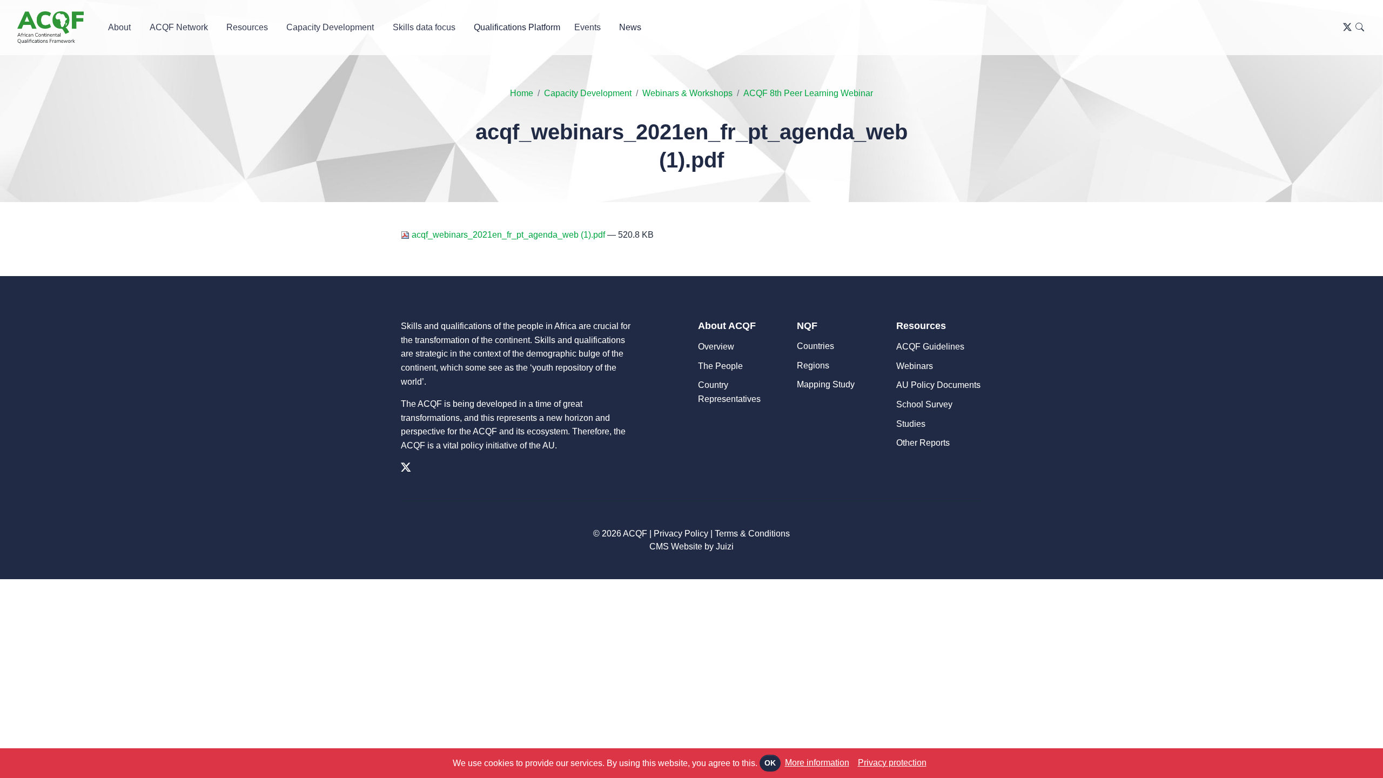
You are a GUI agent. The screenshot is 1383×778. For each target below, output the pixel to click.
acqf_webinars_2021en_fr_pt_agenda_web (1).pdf (508, 234)
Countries (815, 346)
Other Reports (923, 442)
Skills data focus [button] (424, 27)
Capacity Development (588, 93)
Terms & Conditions (752, 533)
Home (521, 93)
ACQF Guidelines (930, 346)
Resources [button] (247, 27)
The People (720, 366)
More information (817, 762)
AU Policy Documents (938, 385)
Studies (910, 423)
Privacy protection (892, 762)
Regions (813, 365)
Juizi (725, 546)
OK (770, 763)
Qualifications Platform (517, 27)
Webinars (914, 366)
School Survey (924, 404)
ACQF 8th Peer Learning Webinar (808, 93)
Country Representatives (729, 392)
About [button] (119, 27)
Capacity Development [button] (330, 27)
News (630, 27)
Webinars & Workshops (687, 93)
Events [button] (587, 27)
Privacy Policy (681, 533)
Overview (716, 346)
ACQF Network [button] (179, 27)
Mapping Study (826, 384)
